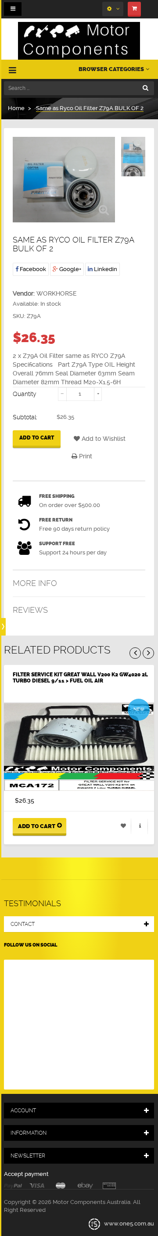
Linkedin (105, 269)
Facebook (32, 269)
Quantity (24, 393)
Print (84, 456)
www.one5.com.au (128, 1223)
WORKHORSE (56, 293)
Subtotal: (25, 417)
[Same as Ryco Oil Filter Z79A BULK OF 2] (133, 147)
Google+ (69, 269)
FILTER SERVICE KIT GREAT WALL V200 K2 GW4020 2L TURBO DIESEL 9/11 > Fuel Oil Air (80, 678)
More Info (35, 583)
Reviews (30, 609)
